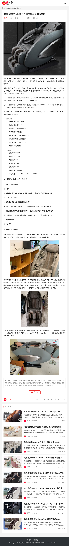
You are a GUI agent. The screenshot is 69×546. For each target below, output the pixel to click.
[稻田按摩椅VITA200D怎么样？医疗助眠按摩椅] (13, 431)
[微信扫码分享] (44, 399)
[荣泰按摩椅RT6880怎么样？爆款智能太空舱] (13, 447)
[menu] (65, 3)
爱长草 (5, 18)
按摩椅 (28, 18)
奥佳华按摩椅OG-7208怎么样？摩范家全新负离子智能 (44, 488)
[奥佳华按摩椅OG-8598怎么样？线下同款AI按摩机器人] (13, 508)
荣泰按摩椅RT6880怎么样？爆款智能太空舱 (42, 442)
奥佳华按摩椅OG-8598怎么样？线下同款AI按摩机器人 (44, 504)
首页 (3, 8)
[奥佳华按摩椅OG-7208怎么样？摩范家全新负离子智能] (13, 493)
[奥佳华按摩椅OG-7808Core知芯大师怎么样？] (13, 523)
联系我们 (36, 540)
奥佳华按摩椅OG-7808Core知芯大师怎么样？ (42, 519)
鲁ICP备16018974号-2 (36, 543)
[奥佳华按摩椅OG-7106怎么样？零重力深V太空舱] (13, 477)
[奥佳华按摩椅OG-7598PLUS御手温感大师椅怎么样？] (13, 462)
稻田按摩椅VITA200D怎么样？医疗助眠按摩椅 (42, 427)
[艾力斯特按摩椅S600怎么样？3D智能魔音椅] (13, 416)
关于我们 (28, 540)
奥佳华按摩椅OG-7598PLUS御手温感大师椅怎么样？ (44, 458)
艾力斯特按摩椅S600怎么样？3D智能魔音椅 (42, 412)
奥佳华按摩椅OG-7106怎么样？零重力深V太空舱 (44, 473)
